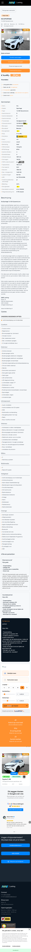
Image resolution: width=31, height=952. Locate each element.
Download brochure (15, 70)
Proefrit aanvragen (15, 57)
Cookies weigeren (16, 946)
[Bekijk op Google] (4, 817)
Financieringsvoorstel (15, 66)
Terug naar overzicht (8, 10)
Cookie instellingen (6, 946)
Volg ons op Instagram (16, 861)
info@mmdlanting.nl (15, 845)
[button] (1, 822)
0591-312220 (15, 853)
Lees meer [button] (9, 827)
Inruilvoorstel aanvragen (15, 62)
